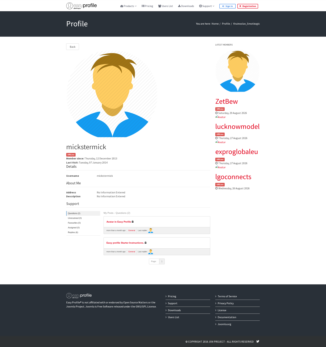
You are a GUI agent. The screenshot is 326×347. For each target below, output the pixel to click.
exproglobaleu (236, 151)
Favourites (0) (74, 223)
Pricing (148, 6)
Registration (249, 6)
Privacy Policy (226, 303)
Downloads (187, 6)
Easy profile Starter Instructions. (125, 243)
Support (207, 6)
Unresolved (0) (75, 218)
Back (72, 46)
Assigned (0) (74, 227)
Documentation (227, 317)
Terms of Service (227, 296)
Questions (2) (74, 213)
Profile (226, 23)
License (222, 310)
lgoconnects (233, 176)
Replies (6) (73, 232)
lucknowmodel (237, 126)
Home (215, 23)
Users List (167, 6)
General (131, 230)
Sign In (229, 6)
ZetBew (226, 101)
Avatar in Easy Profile (118, 222)
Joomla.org (224, 324)
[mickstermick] (150, 230)
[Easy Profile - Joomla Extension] (81, 6)
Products (128, 6)
